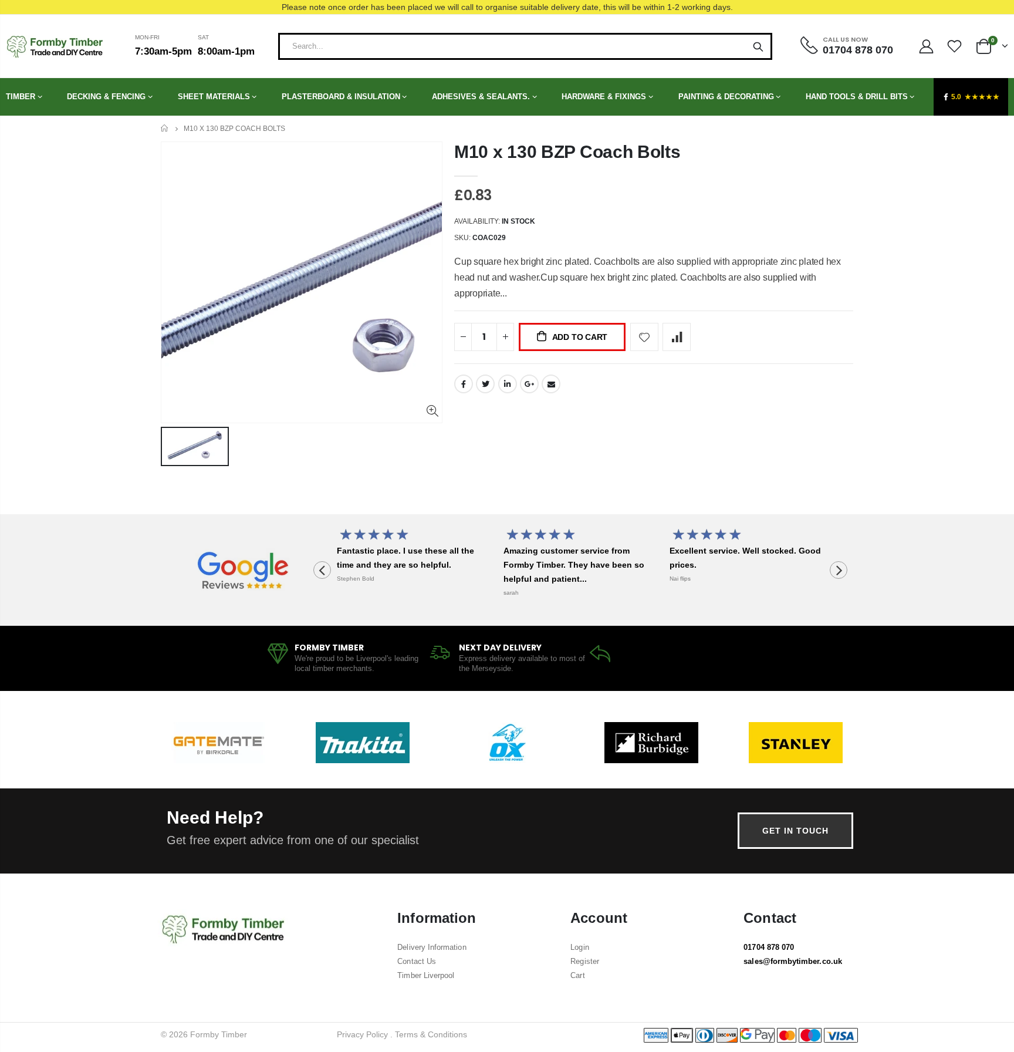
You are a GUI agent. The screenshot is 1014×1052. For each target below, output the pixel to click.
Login (579, 947)
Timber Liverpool (425, 975)
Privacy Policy (362, 1034)
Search (758, 46)
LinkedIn (507, 384)
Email (551, 384)
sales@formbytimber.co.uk (792, 961)
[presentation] (322, 570)
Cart (577, 975)
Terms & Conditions (431, 1034)
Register (584, 961)
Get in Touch (795, 830)
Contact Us (416, 961)
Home (165, 128)
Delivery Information (431, 947)
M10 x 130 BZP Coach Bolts (567, 151)
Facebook (463, 384)
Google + (529, 384)
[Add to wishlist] (644, 337)
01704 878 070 (768, 947)
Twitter (485, 384)
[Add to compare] (677, 337)
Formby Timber (218, 1034)
